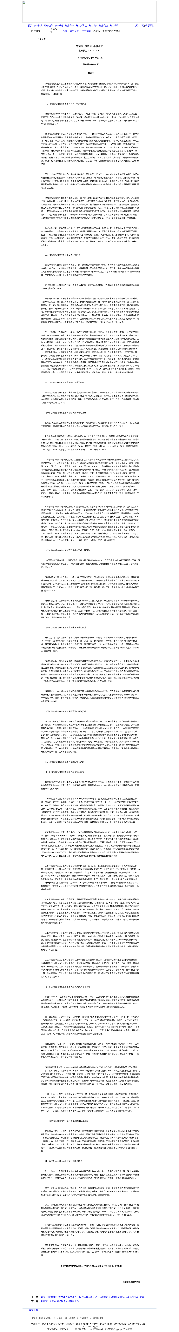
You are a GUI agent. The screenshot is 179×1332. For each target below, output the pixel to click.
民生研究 (93, 25)
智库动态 (59, 25)
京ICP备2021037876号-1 (59, 1329)
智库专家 (69, 25)
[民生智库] (89, 22)
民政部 (34, 1318)
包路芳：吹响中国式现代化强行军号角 (60, 1301)
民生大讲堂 (81, 25)
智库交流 (103, 25)
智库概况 (38, 25)
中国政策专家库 (44, 1318)
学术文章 (86, 31)
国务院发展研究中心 (84, 1318)
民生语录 (113, 25)
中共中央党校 (57, 1318)
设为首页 (139, 25)
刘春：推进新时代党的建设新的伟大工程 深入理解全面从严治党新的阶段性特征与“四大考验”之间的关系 (92, 1297)
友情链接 (33, 1310)
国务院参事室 (98, 1318)
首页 (30, 25)
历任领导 (48, 25)
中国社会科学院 (69, 1318)
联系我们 (149, 25)
